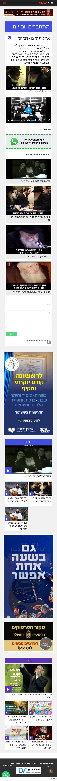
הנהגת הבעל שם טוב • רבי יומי (38, 476)
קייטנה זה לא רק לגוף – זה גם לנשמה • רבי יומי (41, 499)
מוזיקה (28, 660)
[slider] (15, 120)
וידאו (28, 441)
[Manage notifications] (51, 771)
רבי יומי (43, 129)
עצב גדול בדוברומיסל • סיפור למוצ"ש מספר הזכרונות (17, 526)
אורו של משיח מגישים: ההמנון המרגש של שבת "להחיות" (41, 745)
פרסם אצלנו (15, 764)
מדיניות (50, 766)
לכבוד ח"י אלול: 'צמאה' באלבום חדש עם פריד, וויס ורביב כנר (29, 696)
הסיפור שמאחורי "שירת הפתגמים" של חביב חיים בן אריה (16, 745)
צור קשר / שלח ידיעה (30, 764)
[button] (6, 775)
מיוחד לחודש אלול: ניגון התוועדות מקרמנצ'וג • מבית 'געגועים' (17, 720)
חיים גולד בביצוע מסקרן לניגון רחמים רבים (41, 718)
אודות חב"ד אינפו (46, 764)
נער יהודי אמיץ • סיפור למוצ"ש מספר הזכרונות (17, 499)
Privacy (54, 778)
